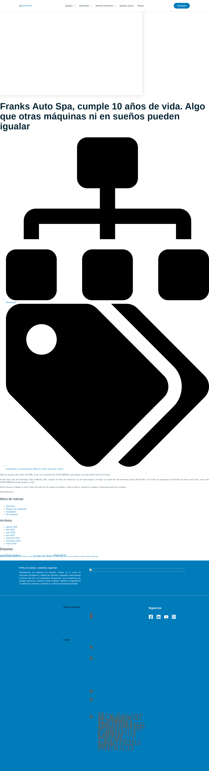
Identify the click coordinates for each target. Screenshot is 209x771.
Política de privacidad (120, 650)
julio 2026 (10, 529)
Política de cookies (116, 660)
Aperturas (10, 506)
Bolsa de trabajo (119, 618)
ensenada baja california (29, 469)
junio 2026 (10, 532)
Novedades (11, 302)
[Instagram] (174, 617)
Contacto (68, 683)
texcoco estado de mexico (76, 556)
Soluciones (84, 6)
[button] (74, 5)
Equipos (69, 6)
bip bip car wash (27, 556)
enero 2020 (11, 543)
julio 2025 (10, 535)
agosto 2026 (11, 527)
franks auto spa (49, 469)
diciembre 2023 (13, 538)
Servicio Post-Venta (104, 6)
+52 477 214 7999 (121, 700)
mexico (60, 469)
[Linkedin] (158, 617)
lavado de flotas (43, 556)
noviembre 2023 (13, 541)
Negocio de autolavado (16, 509)
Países (141, 6)
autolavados (11, 469)
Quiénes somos (127, 6)
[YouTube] (166, 617)
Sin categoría (12, 514)
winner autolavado (92, 556)
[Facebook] (151, 617)
